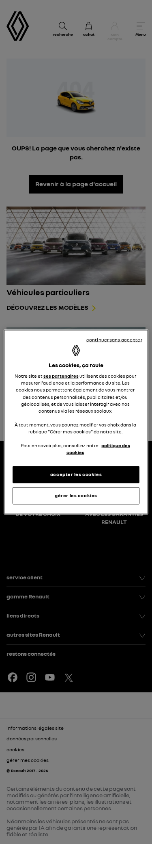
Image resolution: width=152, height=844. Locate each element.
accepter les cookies (76, 474)
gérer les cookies (76, 495)
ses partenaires (61, 376)
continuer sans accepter (114, 340)
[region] (76, 422)
